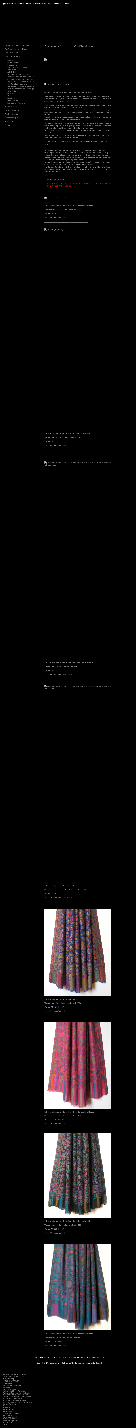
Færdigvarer (9, 60)
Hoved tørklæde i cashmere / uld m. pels (20, 89)
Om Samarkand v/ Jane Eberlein (16, 49)
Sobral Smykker (12, 101)
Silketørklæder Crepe (14, 63)
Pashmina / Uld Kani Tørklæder (17, 74)
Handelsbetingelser (12, 118)
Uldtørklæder (11, 70)
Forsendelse (9, 121)
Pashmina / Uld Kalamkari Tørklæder (19, 79)
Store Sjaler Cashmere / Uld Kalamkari (20, 86)
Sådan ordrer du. (11, 107)
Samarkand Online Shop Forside (17, 45)
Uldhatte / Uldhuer (13, 91)
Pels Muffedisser (12, 98)
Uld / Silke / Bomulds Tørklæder (17, 67)
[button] (7, 1370)
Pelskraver (10, 96)
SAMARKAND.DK (11, 53)
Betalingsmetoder (11, 114)
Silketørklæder (11, 65)
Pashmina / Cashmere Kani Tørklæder (20, 77)
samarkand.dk (61, 180)
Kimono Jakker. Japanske (15, 103)
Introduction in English (13, 56)
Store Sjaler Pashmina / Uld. (16, 84)
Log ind (99, 1363)
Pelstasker (10, 93)
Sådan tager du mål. (12, 110)
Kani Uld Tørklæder (13, 72)
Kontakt (7, 125)
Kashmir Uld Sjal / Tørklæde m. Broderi (20, 82)
